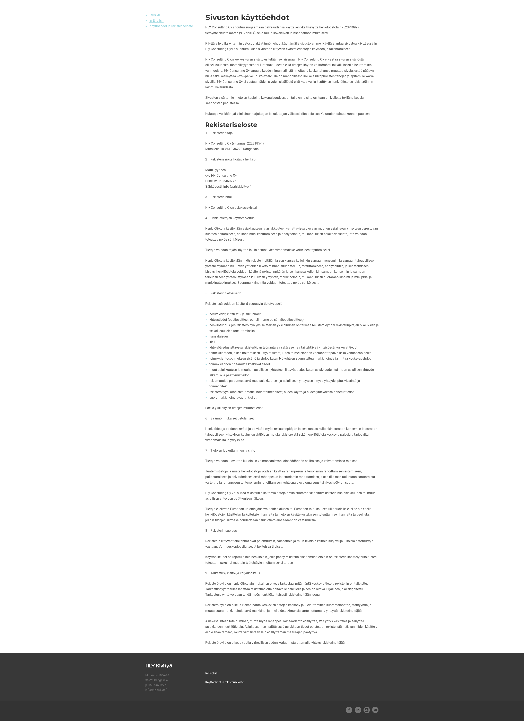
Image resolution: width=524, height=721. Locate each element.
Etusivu (154, 15)
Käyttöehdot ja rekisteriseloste (171, 26)
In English (156, 20)
